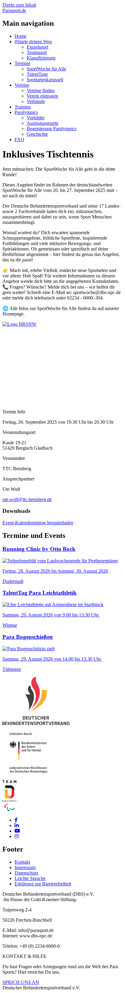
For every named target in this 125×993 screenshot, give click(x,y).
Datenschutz (26, 872)
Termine (22, 63)
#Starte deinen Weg (33, 41)
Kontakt (22, 862)
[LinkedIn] (17, 825)
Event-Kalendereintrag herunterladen (37, 522)
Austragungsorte (42, 123)
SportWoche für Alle (46, 68)
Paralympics (26, 112)
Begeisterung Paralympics (51, 128)
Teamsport (37, 52)
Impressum (25, 867)
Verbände (36, 101)
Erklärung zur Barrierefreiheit (43, 883)
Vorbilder (36, 117)
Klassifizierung (41, 57)
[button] (19, 324)
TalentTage (37, 74)
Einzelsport (37, 47)
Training (23, 106)
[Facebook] (16, 820)
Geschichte (37, 134)
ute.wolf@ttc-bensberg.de (27, 499)
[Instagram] (17, 836)
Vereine (22, 85)
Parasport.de (14, 10)
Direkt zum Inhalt (19, 5)
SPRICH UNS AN (20, 982)
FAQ (19, 139)
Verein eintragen (42, 96)
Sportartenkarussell (45, 79)
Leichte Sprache (30, 878)
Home (20, 36)
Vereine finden (41, 90)
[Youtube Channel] (17, 830)
